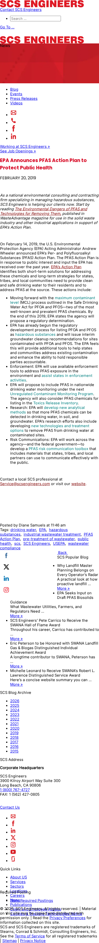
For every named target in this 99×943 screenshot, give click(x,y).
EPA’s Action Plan (66, 267)
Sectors (17, 886)
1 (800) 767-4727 (15, 790)
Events (16, 94)
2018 (14, 737)
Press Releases (24, 98)
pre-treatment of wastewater (49, 539)
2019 (14, 733)
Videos (16, 103)
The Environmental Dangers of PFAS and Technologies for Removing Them (43, 211)
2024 (14, 710)
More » (63, 588)
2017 (14, 742)
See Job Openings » (18, 151)
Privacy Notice (33, 940)
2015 (14, 751)
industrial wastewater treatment (52, 534)
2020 (14, 728)
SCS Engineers (36, 543)
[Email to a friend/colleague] (13, 115)
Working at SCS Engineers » (25, 146)
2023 (14, 714)
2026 (14, 701)
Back (62, 552)
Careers (17, 895)
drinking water (23, 530)
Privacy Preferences (68, 918)
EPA (42, 530)
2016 (14, 746)
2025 (14, 705)
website (78, 484)
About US (18, 877)
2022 (14, 719)
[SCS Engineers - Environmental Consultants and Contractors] (42, 6)
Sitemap (9, 940)
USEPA (59, 543)
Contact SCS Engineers (21, 9)
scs (17, 543)
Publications (21, 904)
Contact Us (10, 807)
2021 (14, 724)
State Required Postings (31, 900)
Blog (14, 89)
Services (18, 882)
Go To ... (7, 27)
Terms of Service (30, 936)
